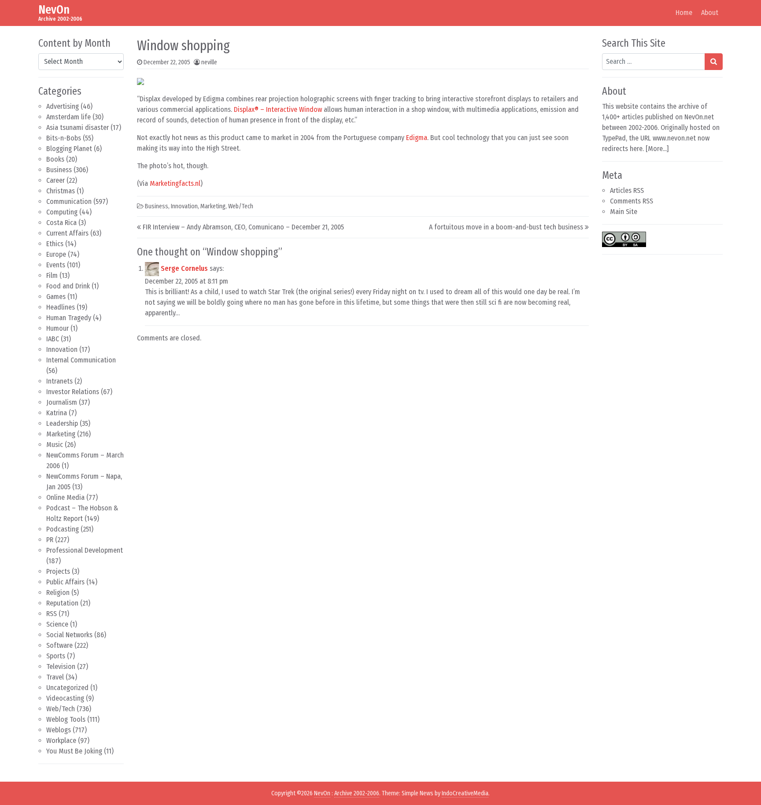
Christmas (60, 191)
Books (55, 159)
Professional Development (84, 550)
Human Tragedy (68, 318)
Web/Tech (60, 709)
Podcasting (62, 529)
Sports (55, 656)
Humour (57, 328)
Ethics (54, 244)
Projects (58, 571)
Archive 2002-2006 (356, 793)
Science (57, 624)
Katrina (56, 413)
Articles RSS (627, 190)
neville (209, 62)
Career (55, 180)
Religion (58, 592)
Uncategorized (67, 687)
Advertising (62, 106)
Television (60, 666)
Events (55, 265)
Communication (69, 201)
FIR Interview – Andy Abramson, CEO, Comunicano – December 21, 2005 (243, 227)
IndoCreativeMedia (465, 793)
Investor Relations (72, 392)
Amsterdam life (68, 117)
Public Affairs (65, 582)
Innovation (62, 349)
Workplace (61, 740)
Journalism (61, 402)
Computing (62, 212)
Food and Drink (68, 286)
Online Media (65, 497)
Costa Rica (61, 222)
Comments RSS (631, 201)
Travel (55, 677)
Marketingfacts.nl (175, 183)
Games (56, 296)
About (709, 12)
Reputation (62, 603)
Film (52, 275)
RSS (51, 613)
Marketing (60, 434)
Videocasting (65, 698)
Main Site (623, 211)
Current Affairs (67, 233)
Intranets (59, 381)
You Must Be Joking (74, 751)
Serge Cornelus (184, 268)
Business (59, 170)
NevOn (54, 9)
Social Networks (69, 635)
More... (657, 148)
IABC (52, 339)
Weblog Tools (65, 719)
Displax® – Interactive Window (278, 109)
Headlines (60, 307)
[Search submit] (714, 61)
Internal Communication (81, 360)
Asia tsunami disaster (77, 127)
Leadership (62, 423)
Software (59, 645)
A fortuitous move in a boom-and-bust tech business (506, 227)
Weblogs (58, 730)
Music (54, 444)
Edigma (416, 137)
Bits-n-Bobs (63, 138)
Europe (56, 254)
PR (49, 539)
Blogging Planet (69, 148)
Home (684, 12)
